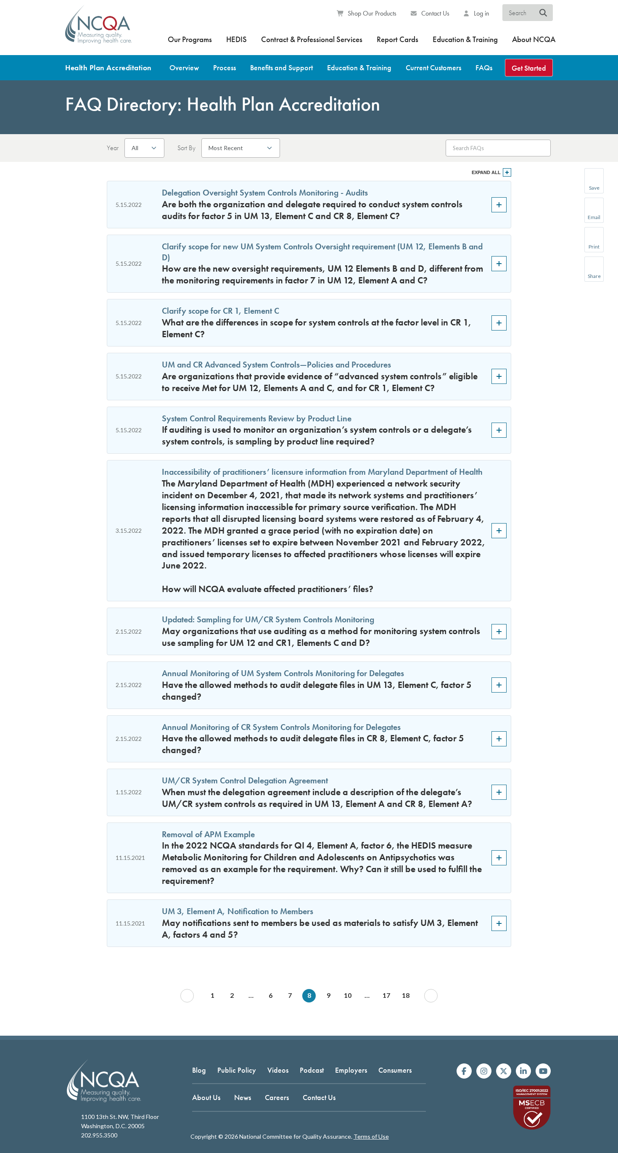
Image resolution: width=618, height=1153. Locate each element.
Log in (480, 13)
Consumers (395, 1070)
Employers (351, 1070)
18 (405, 995)
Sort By (186, 148)
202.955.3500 (99, 1135)
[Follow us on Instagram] (483, 1071)
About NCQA (533, 39)
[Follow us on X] (503, 1071)
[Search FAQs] (540, 147)
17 (386, 995)
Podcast (312, 1070)
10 (347, 995)
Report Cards (397, 39)
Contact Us (434, 13)
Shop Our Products (371, 13)
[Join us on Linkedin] (523, 1071)
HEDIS (236, 39)
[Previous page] (187, 995)
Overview (184, 67)
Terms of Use (371, 1136)
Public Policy (236, 1070)
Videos (277, 1070)
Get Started (529, 68)
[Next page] (431, 995)
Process (224, 67)
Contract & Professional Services (311, 39)
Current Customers (433, 67)
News (242, 1097)
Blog (199, 1070)
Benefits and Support (281, 67)
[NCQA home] (98, 29)
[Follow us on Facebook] (464, 1071)
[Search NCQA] (543, 13)
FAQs (483, 67)
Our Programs (190, 39)
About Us (206, 1097)
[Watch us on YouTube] (543, 1071)
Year (113, 148)
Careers (277, 1097)
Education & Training (465, 39)
